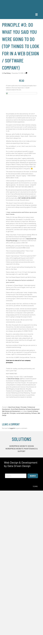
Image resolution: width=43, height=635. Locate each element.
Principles (23, 407)
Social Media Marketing (18, 409)
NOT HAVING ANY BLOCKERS (27, 198)
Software (34, 413)
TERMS (35, 486)
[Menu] (36, 14)
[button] (32, 476)
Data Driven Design (14, 407)
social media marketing (23, 413)
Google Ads (5, 413)
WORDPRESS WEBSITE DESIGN (21, 446)
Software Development (32, 409)
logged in (12, 428)
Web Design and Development (11, 411)
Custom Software (32, 411)
